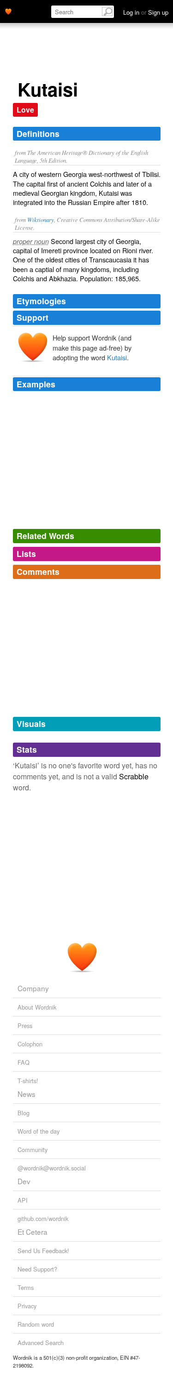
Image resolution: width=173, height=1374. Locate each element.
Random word (36, 1324)
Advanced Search (41, 1342)
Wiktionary (40, 219)
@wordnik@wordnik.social (52, 1168)
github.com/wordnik (43, 1218)
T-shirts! (28, 1080)
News (27, 1094)
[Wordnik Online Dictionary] (8, 10)
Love (25, 109)
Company (33, 988)
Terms (26, 1287)
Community (33, 1149)
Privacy (27, 1305)
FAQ (24, 1062)
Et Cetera (33, 1231)
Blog (24, 1112)
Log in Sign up (145, 12)
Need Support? (37, 1269)
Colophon (30, 1043)
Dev (24, 1181)
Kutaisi (117, 357)
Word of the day (39, 1131)
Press (25, 1025)
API (23, 1200)
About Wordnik (37, 1007)
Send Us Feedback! (43, 1250)
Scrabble (134, 776)
